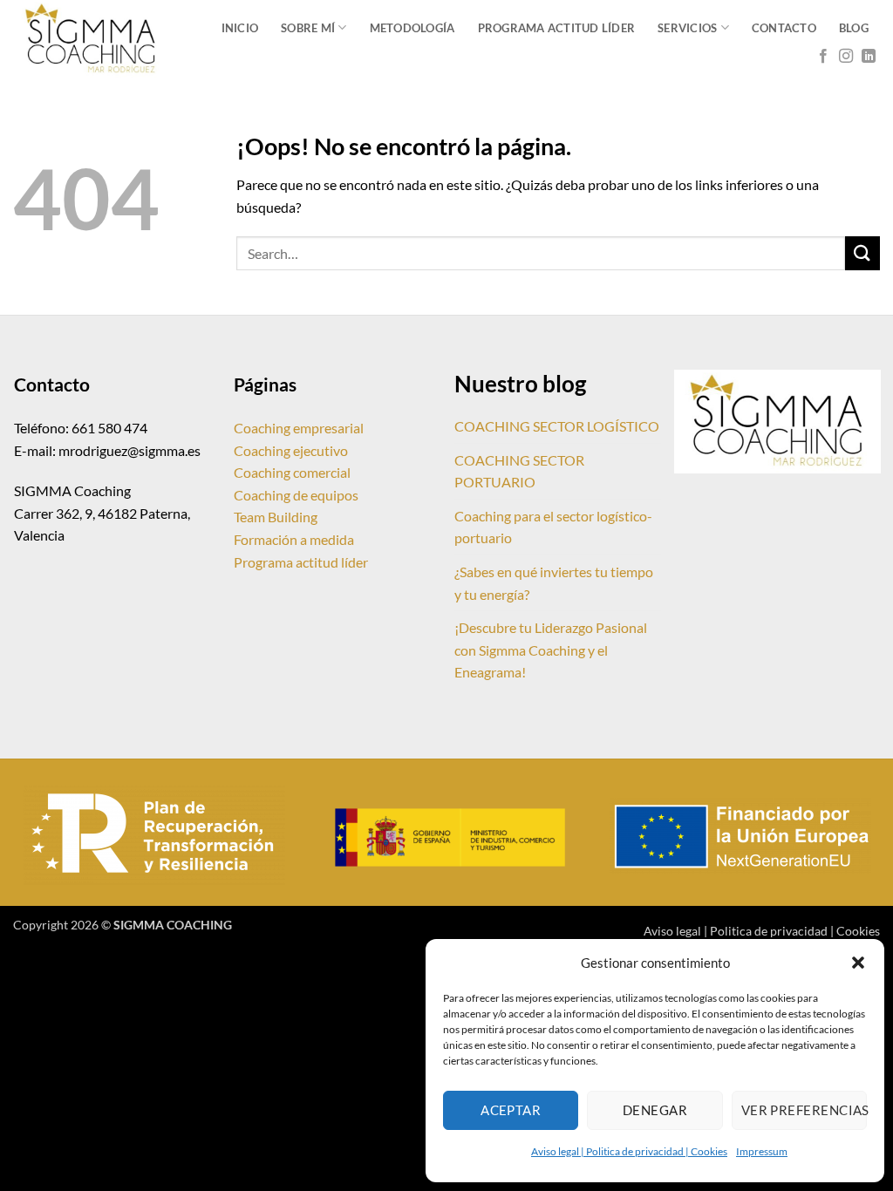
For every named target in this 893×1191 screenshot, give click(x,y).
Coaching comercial (292, 472)
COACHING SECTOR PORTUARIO (519, 471)
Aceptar (511, 1110)
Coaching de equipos (296, 495)
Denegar (655, 1110)
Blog (854, 28)
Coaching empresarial (299, 427)
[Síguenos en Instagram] (846, 57)
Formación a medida (294, 539)
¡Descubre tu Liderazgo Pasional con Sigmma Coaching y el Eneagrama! (550, 649)
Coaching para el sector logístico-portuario (553, 527)
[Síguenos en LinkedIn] (869, 57)
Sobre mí (308, 28)
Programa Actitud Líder (557, 28)
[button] (858, 962)
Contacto (784, 28)
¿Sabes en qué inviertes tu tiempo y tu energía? (553, 582)
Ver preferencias (804, 1110)
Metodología (412, 28)
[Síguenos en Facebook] (823, 57)
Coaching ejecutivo (291, 450)
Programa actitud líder (301, 562)
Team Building (275, 516)
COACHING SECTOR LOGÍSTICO (556, 426)
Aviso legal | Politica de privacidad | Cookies (629, 1151)
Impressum (761, 1151)
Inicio (240, 28)
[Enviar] (862, 253)
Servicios (687, 28)
